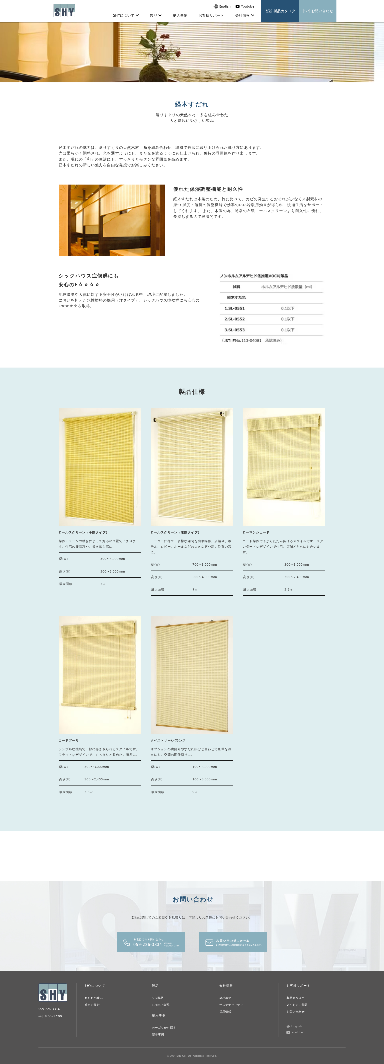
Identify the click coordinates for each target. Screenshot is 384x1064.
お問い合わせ (322, 10)
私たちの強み (94, 998)
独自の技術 (92, 1005)
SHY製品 (157, 998)
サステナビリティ (231, 1005)
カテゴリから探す (164, 1028)
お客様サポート (211, 15)
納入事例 (180, 15)
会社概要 (225, 998)
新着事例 (158, 1034)
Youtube (247, 6)
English (225, 6)
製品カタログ (285, 10)
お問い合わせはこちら (233, 942)
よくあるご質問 (296, 1005)
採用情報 (225, 1012)
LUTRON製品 (161, 1005)
